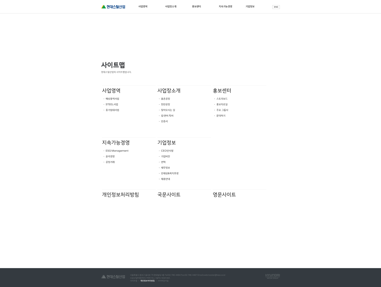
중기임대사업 (112, 110)
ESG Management (117, 151)
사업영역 (142, 6)
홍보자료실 (222, 104)
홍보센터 (197, 6)
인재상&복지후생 (169, 173)
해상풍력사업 (112, 98)
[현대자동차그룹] (273, 276)
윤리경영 (110, 156)
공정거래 (110, 162)
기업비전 (165, 156)
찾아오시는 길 (168, 110)
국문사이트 (169, 194)
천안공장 (165, 104)
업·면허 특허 (167, 115)
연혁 (163, 162)
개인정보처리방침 (120, 194)
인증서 (164, 121)
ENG (276, 7)
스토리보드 (222, 98)
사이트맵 (133, 281)
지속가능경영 (225, 6)
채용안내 (165, 179)
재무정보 (165, 167)
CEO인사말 (167, 151)
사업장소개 (170, 6)
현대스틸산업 (113, 6)
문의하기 (220, 115)
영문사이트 (224, 194)
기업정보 (250, 6)
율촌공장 (165, 98)
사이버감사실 (163, 281)
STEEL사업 (112, 104)
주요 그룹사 (222, 110)
